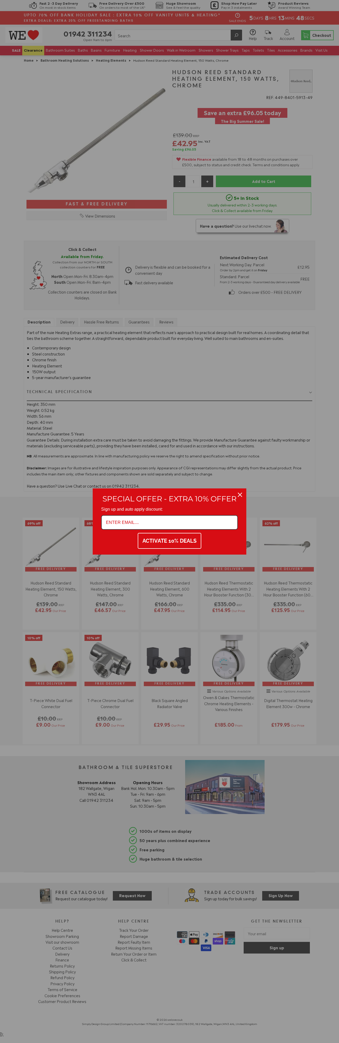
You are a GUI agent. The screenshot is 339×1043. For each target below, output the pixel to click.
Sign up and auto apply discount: (132, 509)
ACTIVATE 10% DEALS (169, 541)
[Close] (240, 494)
